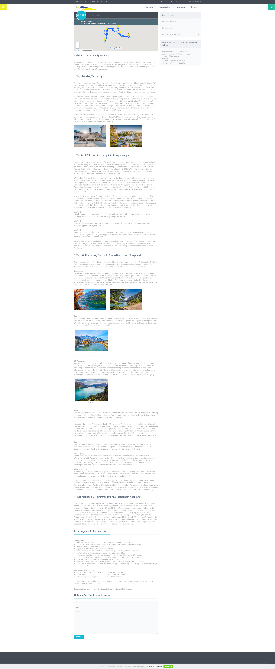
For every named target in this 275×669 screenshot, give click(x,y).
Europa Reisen (167, 28)
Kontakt (193, 7)
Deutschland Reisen (169, 22)
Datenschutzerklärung (155, 666)
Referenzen (181, 7)
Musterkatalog (164, 7)
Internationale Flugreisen (171, 34)
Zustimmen (168, 666)
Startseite (149, 7)
